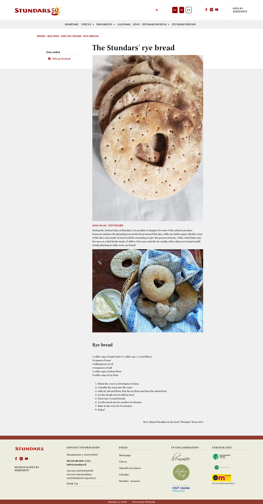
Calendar (123, 24)
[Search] (157, 10)
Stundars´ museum (129, 480)
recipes (53, 36)
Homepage (72, 24)
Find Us (72, 483)
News (136, 24)
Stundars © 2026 (117, 502)
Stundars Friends (184, 24)
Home (41, 36)
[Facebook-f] (206, 9)
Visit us (86, 24)
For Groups (104, 24)
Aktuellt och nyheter (130, 468)
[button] (63, 58)
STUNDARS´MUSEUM (154, 24)
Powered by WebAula (143, 502)
